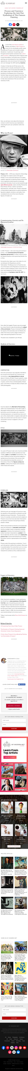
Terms (13, 1065)
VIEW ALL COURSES (10, 757)
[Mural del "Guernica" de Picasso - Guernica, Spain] (14, 587)
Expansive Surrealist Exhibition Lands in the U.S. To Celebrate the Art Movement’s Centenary (21, 872)
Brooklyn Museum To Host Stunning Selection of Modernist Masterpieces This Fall (7, 872)
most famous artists (17, 44)
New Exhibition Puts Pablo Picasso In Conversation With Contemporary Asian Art (21, 912)
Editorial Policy (10, 1061)
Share (22, 684)
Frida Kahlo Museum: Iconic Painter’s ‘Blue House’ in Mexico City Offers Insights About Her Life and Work (20, 957)
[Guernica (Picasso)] (14, 439)
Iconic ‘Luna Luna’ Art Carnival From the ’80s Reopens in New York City (6, 998)
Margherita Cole (10, 20)
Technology (18, 1041)
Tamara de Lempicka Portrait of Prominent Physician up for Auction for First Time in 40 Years (7, 977)
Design (9, 1037)
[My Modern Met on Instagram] (16, 1047)
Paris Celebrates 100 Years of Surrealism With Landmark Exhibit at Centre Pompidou (21, 998)
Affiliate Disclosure (16, 1063)
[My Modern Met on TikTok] (9, 1052)
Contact (4, 1063)
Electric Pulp (20, 1068)
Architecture (21, 1037)
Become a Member (14, 706)
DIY (7, 1039)
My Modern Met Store (9, 800)
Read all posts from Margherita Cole (15, 679)
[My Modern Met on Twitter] (12, 1047)
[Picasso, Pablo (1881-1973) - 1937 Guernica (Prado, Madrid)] (14, 500)
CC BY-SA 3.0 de (17, 247)
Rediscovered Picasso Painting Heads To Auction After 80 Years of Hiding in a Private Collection (21, 892)
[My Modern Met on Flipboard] (20, 1047)
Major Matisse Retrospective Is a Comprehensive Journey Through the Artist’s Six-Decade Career (20, 978)
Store (17, 1042)
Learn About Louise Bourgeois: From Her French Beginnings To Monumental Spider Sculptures (6, 957)
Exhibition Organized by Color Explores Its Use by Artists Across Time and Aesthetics (7, 891)
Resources (16, 1039)
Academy (13, 1042)
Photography (15, 1037)
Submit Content (20, 1061)
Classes (21, 1039)
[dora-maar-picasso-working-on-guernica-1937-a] (14, 290)
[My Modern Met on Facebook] (3, 1047)
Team (15, 1061)
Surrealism (6, 55)
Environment (7, 1041)
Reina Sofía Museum (20, 615)
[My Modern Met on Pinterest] (7, 1047)
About (5, 1061)
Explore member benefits (14, 709)
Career (11, 1039)
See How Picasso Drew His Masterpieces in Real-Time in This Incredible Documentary (7, 912)
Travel (23, 1041)
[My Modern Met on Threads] (14, 1052)
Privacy (22, 1063)
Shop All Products (14, 846)
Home (6, 8)
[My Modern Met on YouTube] (24, 1047)
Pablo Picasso (19, 46)
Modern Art (20, 8)
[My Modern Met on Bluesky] (18, 1052)
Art (5, 1037)
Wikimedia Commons (12, 170)
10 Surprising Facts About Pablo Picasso (11, 626)
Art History (12, 8)
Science (12, 1041)
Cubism (24, 54)
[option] (7, 789)
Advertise (9, 1063)
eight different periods (6, 185)
